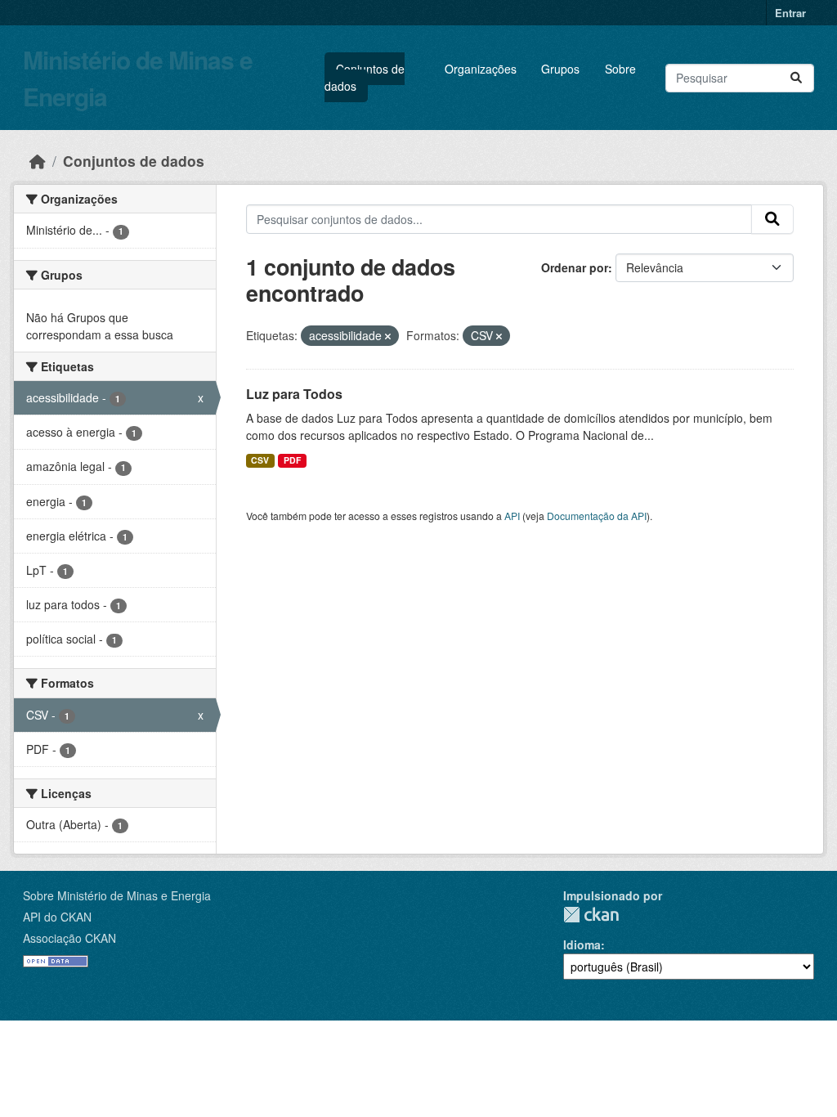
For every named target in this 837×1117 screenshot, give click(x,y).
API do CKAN (57, 916)
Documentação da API (597, 516)
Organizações (481, 69)
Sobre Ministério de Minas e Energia (117, 895)
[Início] (37, 160)
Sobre (620, 69)
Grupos (560, 69)
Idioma (582, 944)
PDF (292, 460)
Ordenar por (574, 267)
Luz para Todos (294, 393)
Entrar (790, 12)
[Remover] (388, 336)
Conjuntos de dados (365, 77)
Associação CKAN (69, 938)
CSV (260, 460)
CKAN (591, 914)
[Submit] (796, 78)
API (512, 516)
